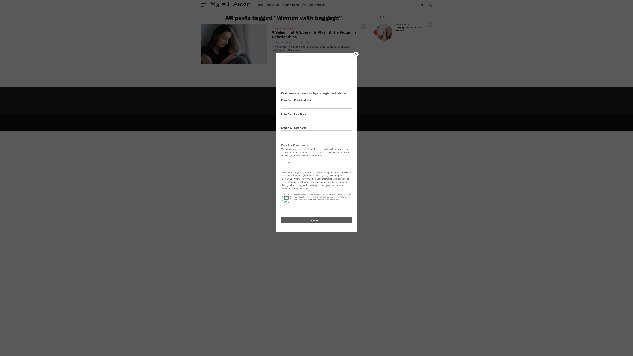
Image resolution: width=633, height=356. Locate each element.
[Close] (356, 54)
